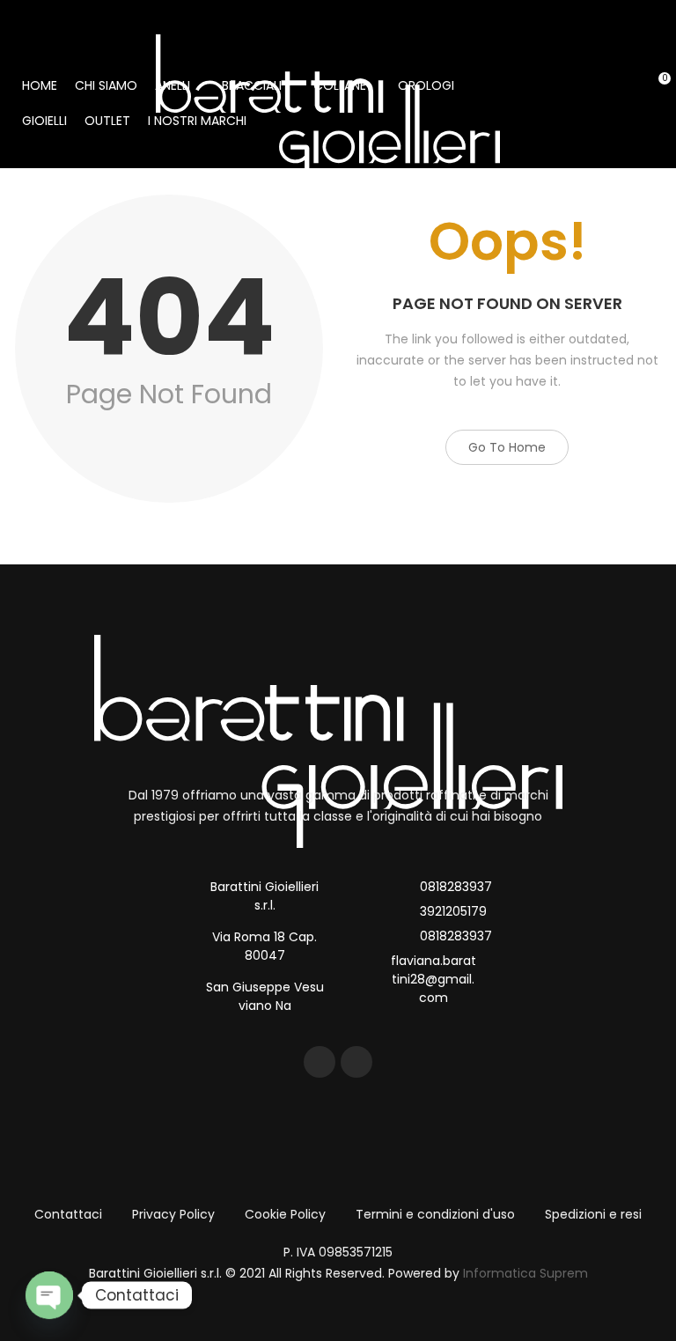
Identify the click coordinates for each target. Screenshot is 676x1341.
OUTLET (107, 120)
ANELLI (172, 85)
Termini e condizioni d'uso (435, 1214)
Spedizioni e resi (593, 1214)
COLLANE (339, 85)
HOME (39, 85)
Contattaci (68, 1214)
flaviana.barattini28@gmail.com (433, 979)
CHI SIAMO (106, 85)
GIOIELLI (44, 120)
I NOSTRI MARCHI (197, 120)
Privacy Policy (173, 1214)
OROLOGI (426, 85)
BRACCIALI (252, 85)
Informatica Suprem (525, 1273)
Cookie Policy (285, 1214)
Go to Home (507, 447)
